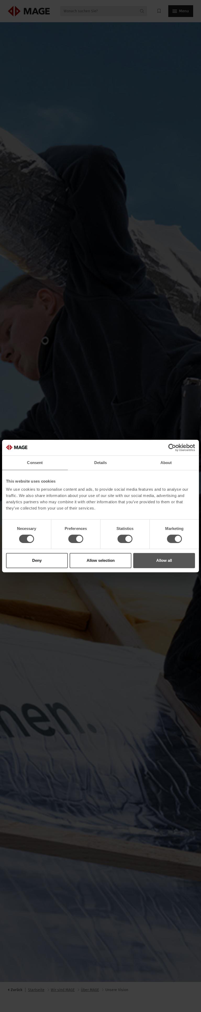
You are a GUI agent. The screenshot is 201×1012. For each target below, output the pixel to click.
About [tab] (166, 462)
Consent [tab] (35, 462)
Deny (37, 560)
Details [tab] (100, 462)
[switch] (75, 539)
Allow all (164, 560)
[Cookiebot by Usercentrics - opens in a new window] (172, 447)
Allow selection (101, 560)
